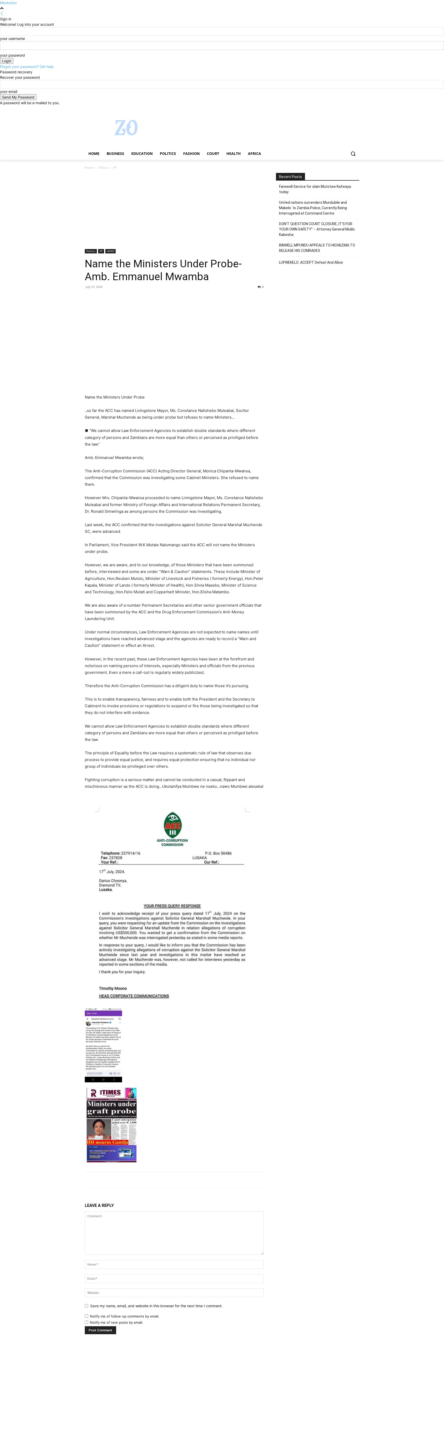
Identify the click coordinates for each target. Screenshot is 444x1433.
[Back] (2, 13)
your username (12, 38)
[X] (342, 109)
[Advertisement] (174, 211)
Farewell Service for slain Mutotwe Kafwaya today (315, 189)
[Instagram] (335, 109)
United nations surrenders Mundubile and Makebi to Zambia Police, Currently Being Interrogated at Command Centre (313, 207)
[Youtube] (356, 109)
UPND (110, 251)
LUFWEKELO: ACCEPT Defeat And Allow (311, 262)
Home (89, 167)
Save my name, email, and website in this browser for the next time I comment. (156, 1306)
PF (101, 251)
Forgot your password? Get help (27, 66)
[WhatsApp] (125, 298)
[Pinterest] (113, 298)
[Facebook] (328, 109)
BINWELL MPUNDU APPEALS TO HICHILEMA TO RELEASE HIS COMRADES (317, 248)
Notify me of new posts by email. (116, 1322)
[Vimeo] (349, 109)
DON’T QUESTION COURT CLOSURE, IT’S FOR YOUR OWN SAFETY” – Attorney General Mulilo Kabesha (317, 229)
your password (12, 55)
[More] (137, 298)
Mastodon (8, 3)
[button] (353, 153)
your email (8, 91)
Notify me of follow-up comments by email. (124, 1316)
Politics (103, 167)
